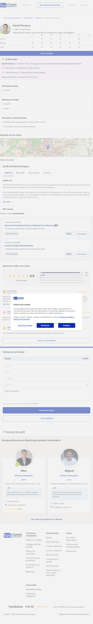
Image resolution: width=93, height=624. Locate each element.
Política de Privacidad (21, 319)
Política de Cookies (66, 317)
